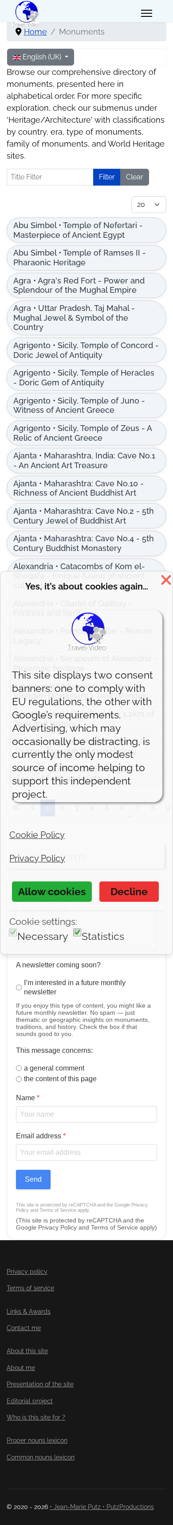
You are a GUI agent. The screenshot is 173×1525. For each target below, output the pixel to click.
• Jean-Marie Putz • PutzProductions (102, 1506)
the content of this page (60, 1079)
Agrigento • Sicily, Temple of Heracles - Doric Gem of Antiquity (83, 377)
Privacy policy (27, 1271)
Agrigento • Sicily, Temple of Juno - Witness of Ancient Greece (79, 405)
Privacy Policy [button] (37, 858)
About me (21, 1367)
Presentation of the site (40, 1384)
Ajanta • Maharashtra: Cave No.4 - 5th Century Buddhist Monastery (83, 543)
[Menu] (146, 13)
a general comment (54, 1067)
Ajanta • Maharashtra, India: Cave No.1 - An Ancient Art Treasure (84, 460)
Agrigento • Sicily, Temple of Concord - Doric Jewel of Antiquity (86, 350)
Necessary (42, 936)
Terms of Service (57, 1210)
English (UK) (42, 57)
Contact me (24, 1327)
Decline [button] (129, 891)
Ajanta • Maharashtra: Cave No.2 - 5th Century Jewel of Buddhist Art (83, 515)
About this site (27, 1350)
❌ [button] (166, 579)
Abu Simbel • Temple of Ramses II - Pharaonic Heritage (79, 257)
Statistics (103, 936)
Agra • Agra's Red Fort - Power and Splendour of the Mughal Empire (79, 285)
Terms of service (30, 1288)
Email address (41, 1136)
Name (27, 1098)
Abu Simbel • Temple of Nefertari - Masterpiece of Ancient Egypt (78, 230)
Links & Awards (29, 1311)
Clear (134, 177)
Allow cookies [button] (52, 891)
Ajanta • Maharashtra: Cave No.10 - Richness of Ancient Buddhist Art (78, 488)
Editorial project (30, 1401)
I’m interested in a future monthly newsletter (75, 987)
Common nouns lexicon (41, 1457)
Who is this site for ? (36, 1417)
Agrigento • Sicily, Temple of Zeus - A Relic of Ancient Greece (82, 432)
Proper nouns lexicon (37, 1440)
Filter (107, 177)
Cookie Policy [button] (37, 835)
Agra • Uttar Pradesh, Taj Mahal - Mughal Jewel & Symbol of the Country (74, 317)
